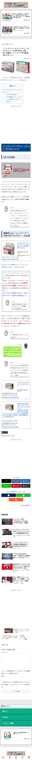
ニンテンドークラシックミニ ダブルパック (23, 384)
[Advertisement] (16, 124)
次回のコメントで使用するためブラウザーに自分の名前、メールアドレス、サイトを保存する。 (16, 684)
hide (14, 86)
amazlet (25, 251)
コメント (4, 652)
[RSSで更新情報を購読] (16, 499)
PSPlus (5, 717)
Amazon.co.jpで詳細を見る (10, 259)
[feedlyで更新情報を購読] (23, 495)
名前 (2, 676)
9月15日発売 (11, 94)
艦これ (5, 711)
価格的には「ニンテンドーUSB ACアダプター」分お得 (14, 99)
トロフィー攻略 (8, 723)
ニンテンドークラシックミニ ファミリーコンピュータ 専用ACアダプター (23, 245)
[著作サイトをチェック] (8, 495)
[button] (25, 486)
